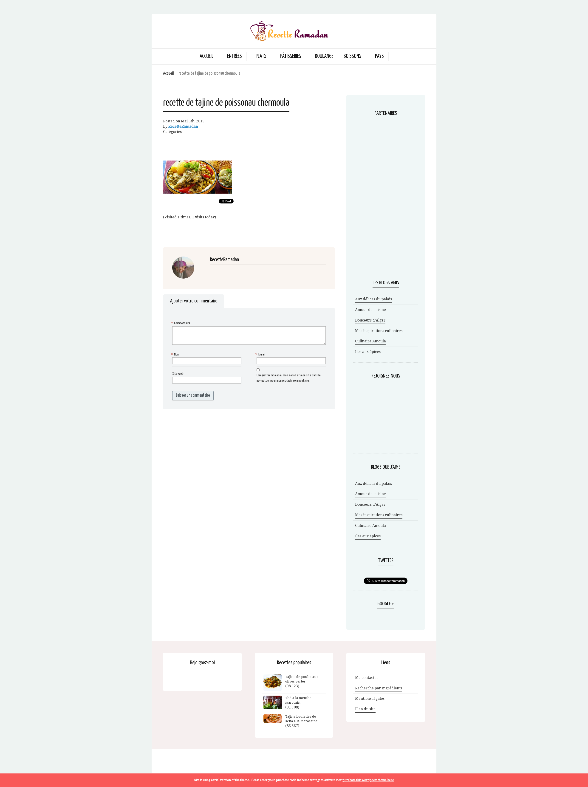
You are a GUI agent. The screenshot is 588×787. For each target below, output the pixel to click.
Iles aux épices (368, 352)
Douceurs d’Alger (370, 320)
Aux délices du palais (373, 299)
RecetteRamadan (183, 126)
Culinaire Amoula (370, 341)
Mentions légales (369, 698)
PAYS (379, 56)
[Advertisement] (249, 145)
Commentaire (181, 323)
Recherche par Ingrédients (378, 688)
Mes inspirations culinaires (378, 331)
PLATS (261, 56)
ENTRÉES (234, 56)
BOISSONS (352, 56)
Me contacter (366, 677)
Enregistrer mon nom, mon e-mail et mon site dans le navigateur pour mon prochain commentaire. (289, 378)
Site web (178, 373)
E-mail (261, 354)
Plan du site (365, 709)
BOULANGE (324, 56)
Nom (175, 354)
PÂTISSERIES (290, 56)
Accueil (206, 56)
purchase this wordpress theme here (368, 780)
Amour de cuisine (370, 309)
